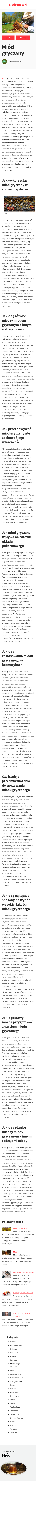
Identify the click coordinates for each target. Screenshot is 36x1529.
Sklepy (13, 1400)
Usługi (13, 1425)
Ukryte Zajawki (16, 1418)
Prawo (13, 1389)
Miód (4, 78)
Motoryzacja (15, 1374)
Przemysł (14, 1392)
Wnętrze (13, 1429)
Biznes (13, 1342)
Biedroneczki (18, 5)
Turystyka (14, 1414)
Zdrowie (23, 38)
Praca (12, 1385)
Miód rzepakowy (20, 1228)
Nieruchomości (16, 1378)
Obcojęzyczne (16, 1381)
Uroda (8, 38)
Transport (14, 1411)
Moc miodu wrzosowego (23, 1272)
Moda (12, 1370)
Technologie (15, 1407)
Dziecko (13, 1349)
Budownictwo (16, 1345)
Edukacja (14, 1353)
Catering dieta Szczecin (23, 1293)
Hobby (13, 1356)
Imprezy (13, 1360)
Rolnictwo (14, 1396)
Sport (12, 1403)
